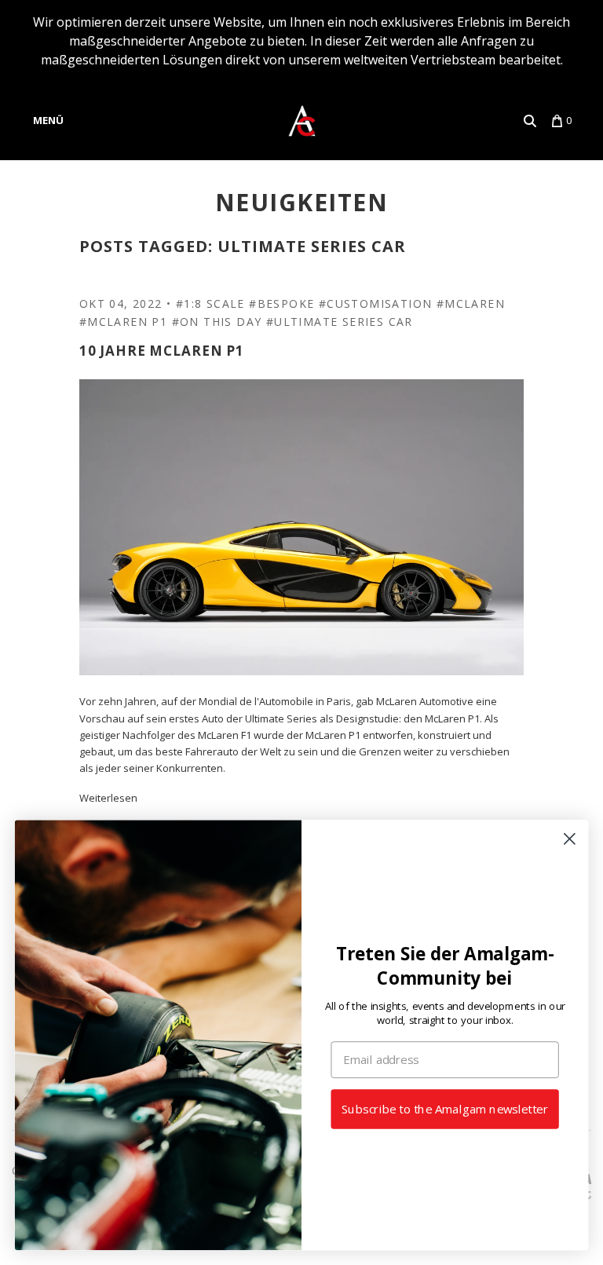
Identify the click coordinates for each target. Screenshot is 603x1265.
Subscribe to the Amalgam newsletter (445, 1109)
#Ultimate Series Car (339, 321)
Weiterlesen (108, 798)
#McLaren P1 (123, 321)
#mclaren (471, 303)
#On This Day (217, 321)
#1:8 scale (210, 303)
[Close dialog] (570, 839)
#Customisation (376, 303)
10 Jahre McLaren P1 (161, 351)
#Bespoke (281, 303)
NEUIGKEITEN (302, 202)
